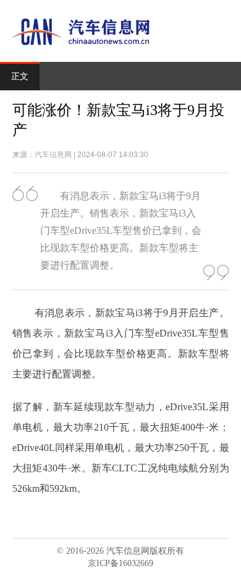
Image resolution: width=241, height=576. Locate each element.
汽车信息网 (53, 154)
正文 (19, 76)
